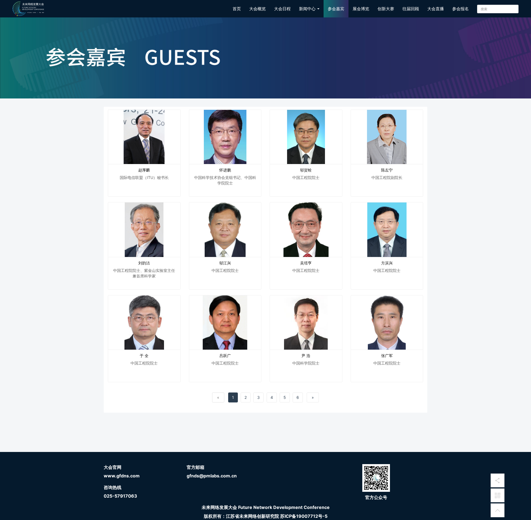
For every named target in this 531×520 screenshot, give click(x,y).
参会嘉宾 (336, 8)
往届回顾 (410, 8)
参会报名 (460, 8)
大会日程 (282, 8)
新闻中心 (308, 8)
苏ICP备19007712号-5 (303, 516)
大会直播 (435, 8)
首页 (237, 8)
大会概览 (257, 8)
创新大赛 (386, 8)
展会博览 (361, 8)
